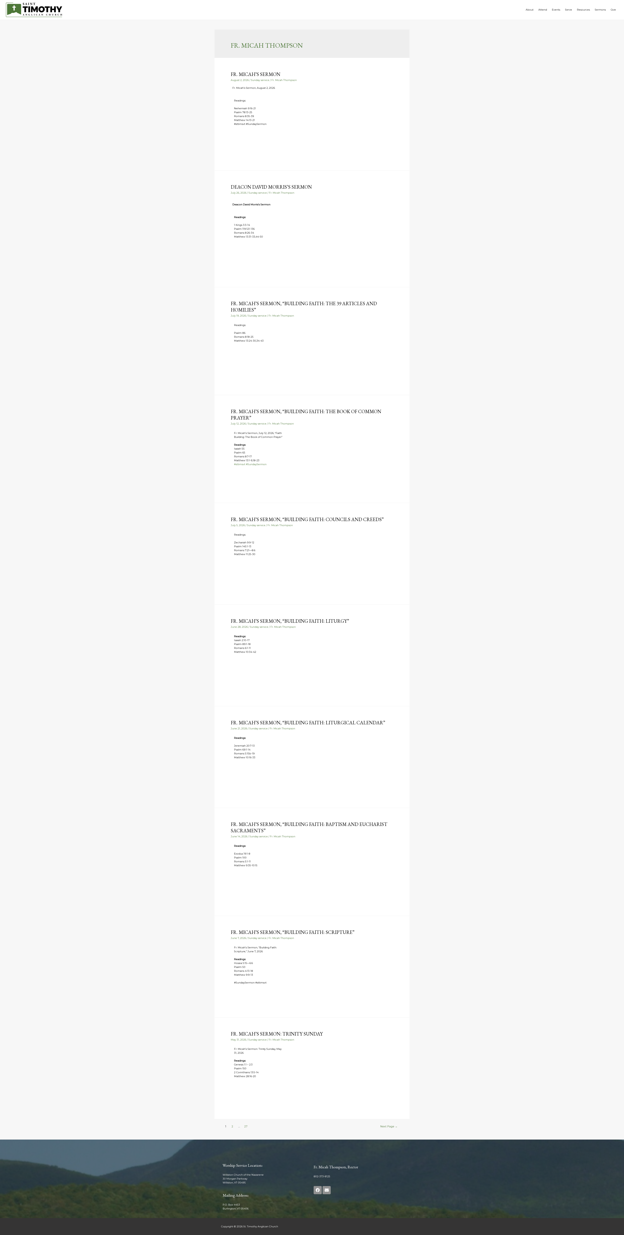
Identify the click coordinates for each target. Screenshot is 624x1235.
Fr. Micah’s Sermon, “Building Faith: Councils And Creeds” (307, 519)
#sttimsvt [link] (239, 464)
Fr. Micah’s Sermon (255, 74)
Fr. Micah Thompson (284, 80)
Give (613, 9)
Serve (568, 9)
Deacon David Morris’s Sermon (271, 187)
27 (245, 1126)
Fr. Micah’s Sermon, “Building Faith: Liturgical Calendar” (308, 722)
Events (556, 9)
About (529, 9)
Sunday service (260, 80)
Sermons (600, 9)
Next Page (388, 1126)
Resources (583, 9)
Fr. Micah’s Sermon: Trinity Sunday (277, 1034)
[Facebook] (318, 1190)
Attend (542, 9)
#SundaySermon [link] (256, 464)
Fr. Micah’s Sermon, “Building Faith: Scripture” (292, 932)
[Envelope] (327, 1190)
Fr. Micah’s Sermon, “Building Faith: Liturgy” (290, 621)
